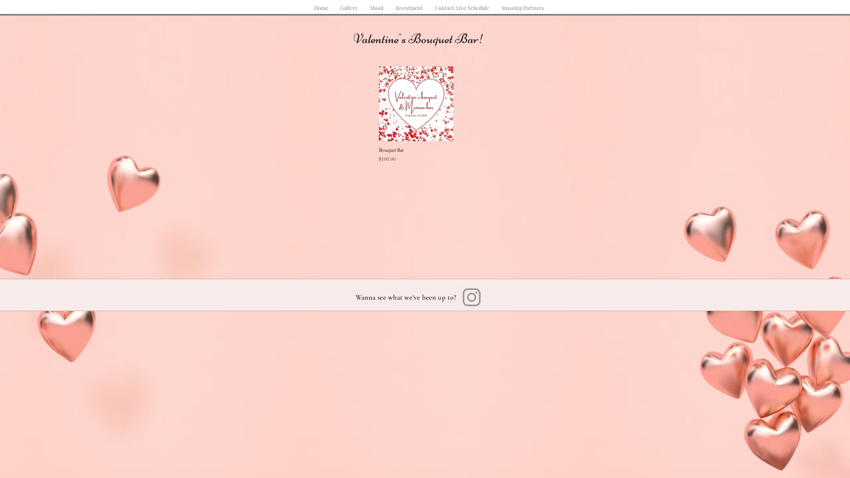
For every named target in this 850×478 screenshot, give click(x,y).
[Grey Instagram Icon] (472, 297)
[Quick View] (416, 103)
